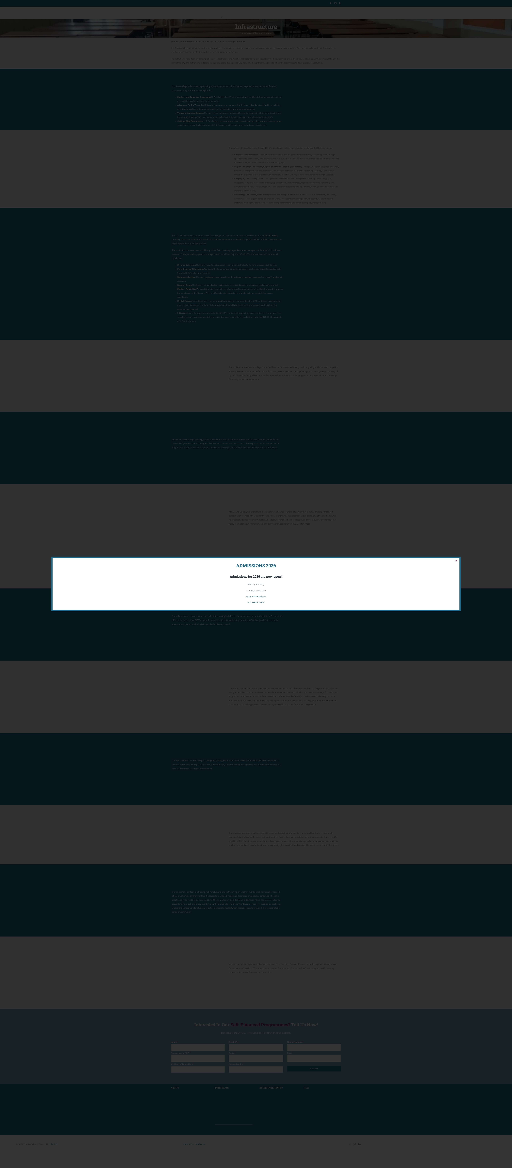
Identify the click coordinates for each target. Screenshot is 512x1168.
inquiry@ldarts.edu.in (256, 596)
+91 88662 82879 (256, 602)
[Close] (456, 561)
